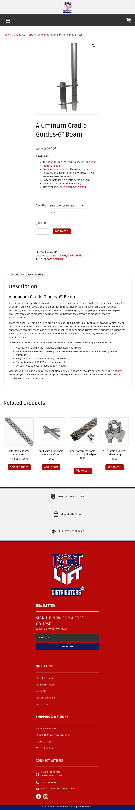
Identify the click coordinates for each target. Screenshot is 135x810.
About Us (41, 691)
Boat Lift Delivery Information (53, 735)
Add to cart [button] (51, 467)
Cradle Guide (41, 34)
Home (6, 34)
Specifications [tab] (36, 274)
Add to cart (62, 231)
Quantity (41, 205)
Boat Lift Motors (45, 684)
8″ (106, 371)
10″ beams (117, 371)
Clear (52, 212)
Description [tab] (17, 274)
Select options (19, 467)
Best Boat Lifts (44, 678)
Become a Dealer (46, 697)
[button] (93, 46)
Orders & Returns (46, 728)
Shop (14, 34)
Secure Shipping (45, 741)
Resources (42, 704)
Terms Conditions (46, 748)
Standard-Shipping (52, 259)
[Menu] (8, 20)
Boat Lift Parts (26, 34)
